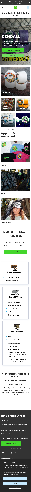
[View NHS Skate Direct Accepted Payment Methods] (15, 3)
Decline (15, 483)
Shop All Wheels (15, 50)
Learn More (19, 252)
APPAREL (13, 55)
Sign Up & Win (10, 443)
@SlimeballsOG (17, 384)
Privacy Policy (14, 474)
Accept (15, 479)
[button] (2, 7)
